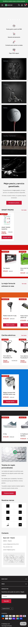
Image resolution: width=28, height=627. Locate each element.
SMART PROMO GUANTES (6, 228)
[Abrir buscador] (19, 5)
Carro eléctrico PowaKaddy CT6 (7, 356)
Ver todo (24, 283)
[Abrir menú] (2, 5)
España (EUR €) (6, 608)
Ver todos (23, 335)
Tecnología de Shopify (7, 625)
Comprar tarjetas (9, 493)
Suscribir (6, 601)
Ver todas (23, 210)
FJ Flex (5, 434)
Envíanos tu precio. (14, 202)
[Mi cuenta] (22, 5)
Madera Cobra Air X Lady (9, 315)
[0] (25, 5)
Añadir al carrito (10, 325)
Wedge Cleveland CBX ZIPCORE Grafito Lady (9, 393)
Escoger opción (7, 237)
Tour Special (6, 268)
